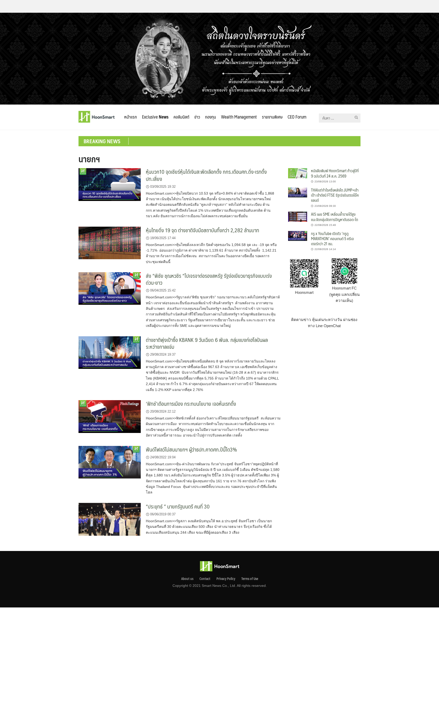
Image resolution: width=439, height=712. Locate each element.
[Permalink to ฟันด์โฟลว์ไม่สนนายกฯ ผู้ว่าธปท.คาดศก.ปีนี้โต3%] (110, 462)
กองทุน (210, 116)
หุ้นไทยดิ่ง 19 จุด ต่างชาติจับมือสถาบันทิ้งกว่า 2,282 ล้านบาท (202, 230)
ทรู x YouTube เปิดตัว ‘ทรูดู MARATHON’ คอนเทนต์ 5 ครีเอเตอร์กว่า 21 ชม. (332, 238)
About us (187, 578)
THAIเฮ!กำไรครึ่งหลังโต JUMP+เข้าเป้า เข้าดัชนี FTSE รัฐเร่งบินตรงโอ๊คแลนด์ (335, 195)
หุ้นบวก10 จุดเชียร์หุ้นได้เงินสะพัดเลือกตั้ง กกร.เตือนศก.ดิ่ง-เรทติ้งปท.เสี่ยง (206, 175)
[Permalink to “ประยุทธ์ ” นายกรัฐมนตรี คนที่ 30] (110, 519)
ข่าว (197, 116)
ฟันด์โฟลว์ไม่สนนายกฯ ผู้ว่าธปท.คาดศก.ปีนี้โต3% (191, 449)
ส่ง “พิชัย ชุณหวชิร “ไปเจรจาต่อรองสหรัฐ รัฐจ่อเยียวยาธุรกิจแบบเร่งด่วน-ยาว (209, 279)
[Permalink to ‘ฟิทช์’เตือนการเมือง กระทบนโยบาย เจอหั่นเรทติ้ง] (110, 416)
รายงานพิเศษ (272, 116)
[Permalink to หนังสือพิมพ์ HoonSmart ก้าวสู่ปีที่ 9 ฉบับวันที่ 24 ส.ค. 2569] (297, 173)
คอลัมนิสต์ (181, 116)
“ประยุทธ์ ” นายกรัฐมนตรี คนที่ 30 (178, 506)
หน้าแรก (130, 116)
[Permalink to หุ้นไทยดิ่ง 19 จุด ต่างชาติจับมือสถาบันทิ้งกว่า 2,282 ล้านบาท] (110, 242)
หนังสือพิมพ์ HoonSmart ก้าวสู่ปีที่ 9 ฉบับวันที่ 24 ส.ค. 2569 (335, 173)
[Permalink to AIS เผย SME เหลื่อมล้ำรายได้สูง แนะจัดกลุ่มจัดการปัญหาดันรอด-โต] (297, 216)
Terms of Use (249, 578)
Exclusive (155, 116)
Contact (204, 578)
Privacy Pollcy (225, 578)
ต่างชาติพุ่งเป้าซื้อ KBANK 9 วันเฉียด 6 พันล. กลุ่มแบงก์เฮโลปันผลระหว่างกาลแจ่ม (207, 343)
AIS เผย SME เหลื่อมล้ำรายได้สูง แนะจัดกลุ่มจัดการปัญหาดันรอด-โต (334, 217)
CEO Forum (297, 116)
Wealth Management (239, 116)
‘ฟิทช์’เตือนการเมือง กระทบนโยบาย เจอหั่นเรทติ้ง (191, 403)
